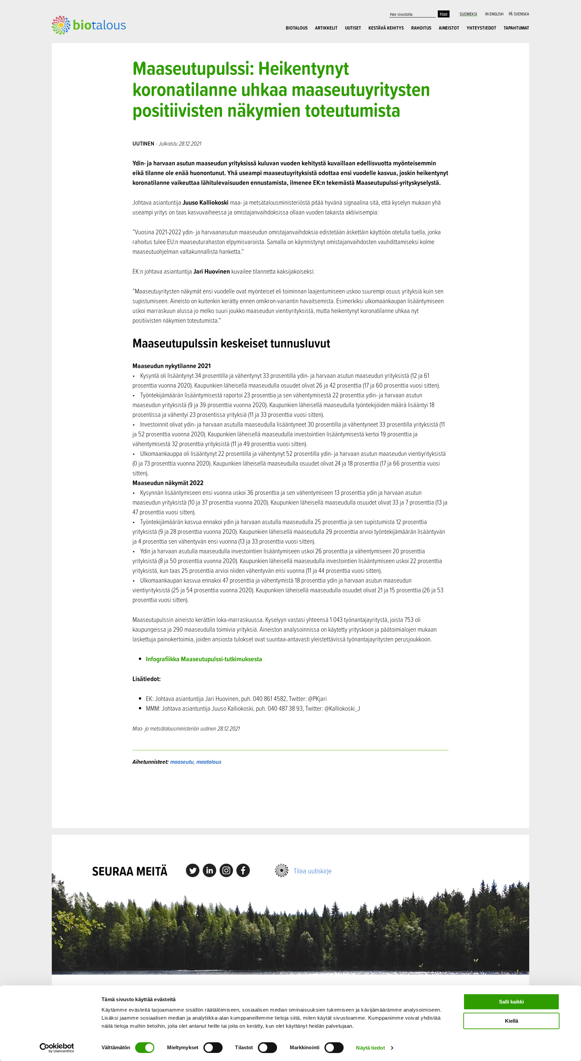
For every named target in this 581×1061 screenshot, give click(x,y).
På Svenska (519, 14)
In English (494, 14)
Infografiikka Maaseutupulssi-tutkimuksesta (205, 659)
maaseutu (182, 761)
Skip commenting (290, 797)
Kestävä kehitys (386, 28)
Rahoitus (421, 28)
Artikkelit (326, 28)
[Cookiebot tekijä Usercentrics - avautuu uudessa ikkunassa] (57, 1048)
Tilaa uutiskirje (313, 870)
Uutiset (353, 28)
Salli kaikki (511, 1002)
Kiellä (511, 1021)
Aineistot (449, 28)
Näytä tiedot (370, 1048)
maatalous (208, 761)
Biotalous (297, 28)
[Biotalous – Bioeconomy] (89, 24)
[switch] (213, 1047)
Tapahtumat (516, 28)
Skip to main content (75, 42)
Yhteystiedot (481, 28)
